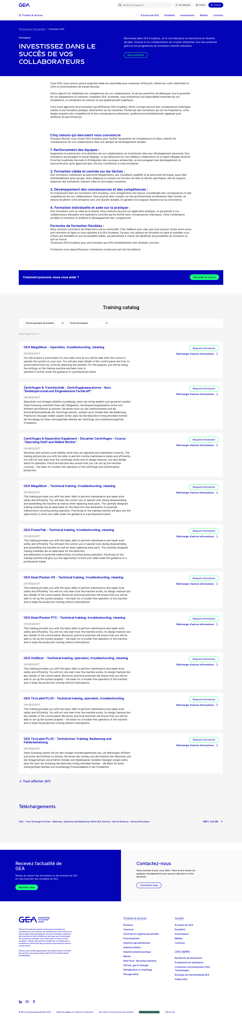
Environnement (131, 938)
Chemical (128, 929)
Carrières (180, 942)
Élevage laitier (131, 974)
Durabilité (180, 929)
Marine (127, 956)
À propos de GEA (184, 925)
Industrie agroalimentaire (136, 942)
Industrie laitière (132, 947)
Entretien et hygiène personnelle (141, 934)
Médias (178, 938)
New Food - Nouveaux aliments (139, 960)
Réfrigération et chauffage (137, 969)
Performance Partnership (32, 29)
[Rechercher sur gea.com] (120, 5)
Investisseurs (182, 934)
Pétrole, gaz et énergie (135, 965)
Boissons (128, 925)
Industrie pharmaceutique (137, 951)
